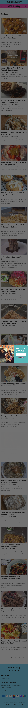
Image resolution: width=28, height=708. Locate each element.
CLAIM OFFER (21, 357)
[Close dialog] (27, 345)
